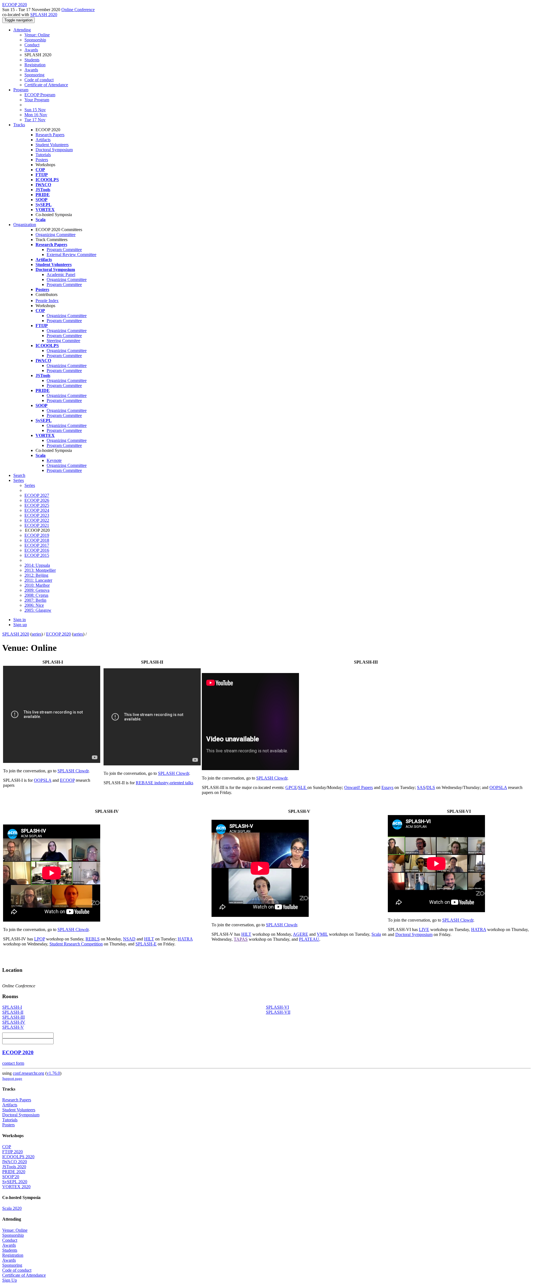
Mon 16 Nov (35, 114)
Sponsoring (34, 74)
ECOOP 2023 (36, 515)
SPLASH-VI (277, 1007)
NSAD (129, 939)
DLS (430, 787)
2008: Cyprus (36, 595)
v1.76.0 (53, 1073)
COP (6, 1146)
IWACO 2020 (14, 1161)
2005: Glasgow (37, 610)
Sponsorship (35, 39)
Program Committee (64, 249)
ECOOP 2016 (36, 550)
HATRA (185, 939)
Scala (376, 934)
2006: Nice (34, 605)
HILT (149, 939)
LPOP (39, 939)
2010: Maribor (37, 585)
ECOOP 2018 (36, 540)
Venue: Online (37, 34)
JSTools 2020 (14, 1166)
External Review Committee (71, 254)
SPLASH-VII (278, 1012)
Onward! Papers (358, 787)
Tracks (19, 124)
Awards (31, 49)
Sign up (20, 624)
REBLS (93, 939)
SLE (302, 787)
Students (31, 59)
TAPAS (241, 939)
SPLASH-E (146, 944)
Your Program (36, 99)
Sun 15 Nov (35, 109)
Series (29, 485)
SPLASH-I (12, 1007)
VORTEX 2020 (16, 1186)
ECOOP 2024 (36, 510)
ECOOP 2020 (58, 634)
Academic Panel (61, 274)
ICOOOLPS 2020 (18, 1156)
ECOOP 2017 (36, 545)
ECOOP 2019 (36, 535)
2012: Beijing (36, 575)
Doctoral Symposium (54, 149)
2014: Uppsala (37, 565)
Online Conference (78, 9)
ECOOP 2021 (36, 525)
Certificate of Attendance (46, 84)
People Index (47, 300)
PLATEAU (309, 939)
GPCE (291, 787)
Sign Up (9, 1280)
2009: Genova (36, 590)
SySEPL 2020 (14, 1181)
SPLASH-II (12, 1012)
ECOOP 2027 (36, 495)
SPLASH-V (13, 1027)
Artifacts (43, 139)
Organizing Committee (56, 234)
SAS (421, 787)
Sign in (19, 619)
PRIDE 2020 (13, 1171)
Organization (24, 224)
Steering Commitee (63, 340)
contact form (13, 1063)
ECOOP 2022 (36, 520)
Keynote (54, 460)
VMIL (322, 934)
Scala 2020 (12, 1208)
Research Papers (50, 134)
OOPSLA (42, 780)
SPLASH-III (13, 1017)
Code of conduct (39, 79)
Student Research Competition (76, 944)
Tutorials (43, 154)
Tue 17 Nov (35, 119)
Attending (22, 29)
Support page (12, 1078)
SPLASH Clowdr (73, 770)
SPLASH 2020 (43, 14)
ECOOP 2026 (36, 500)
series (36, 634)
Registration (35, 64)
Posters (42, 159)
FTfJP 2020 (12, 1151)
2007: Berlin (35, 600)
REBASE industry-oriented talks (164, 782)
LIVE (424, 929)
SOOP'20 (10, 1176)
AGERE (300, 934)
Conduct (31, 44)
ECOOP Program (39, 94)
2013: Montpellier (40, 570)
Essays (387, 787)
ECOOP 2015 (36, 555)
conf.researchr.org (28, 1073)
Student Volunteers (52, 144)
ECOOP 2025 (36, 505)
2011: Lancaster (38, 580)
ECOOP (67, 780)
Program (20, 89)
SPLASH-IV (13, 1022)
